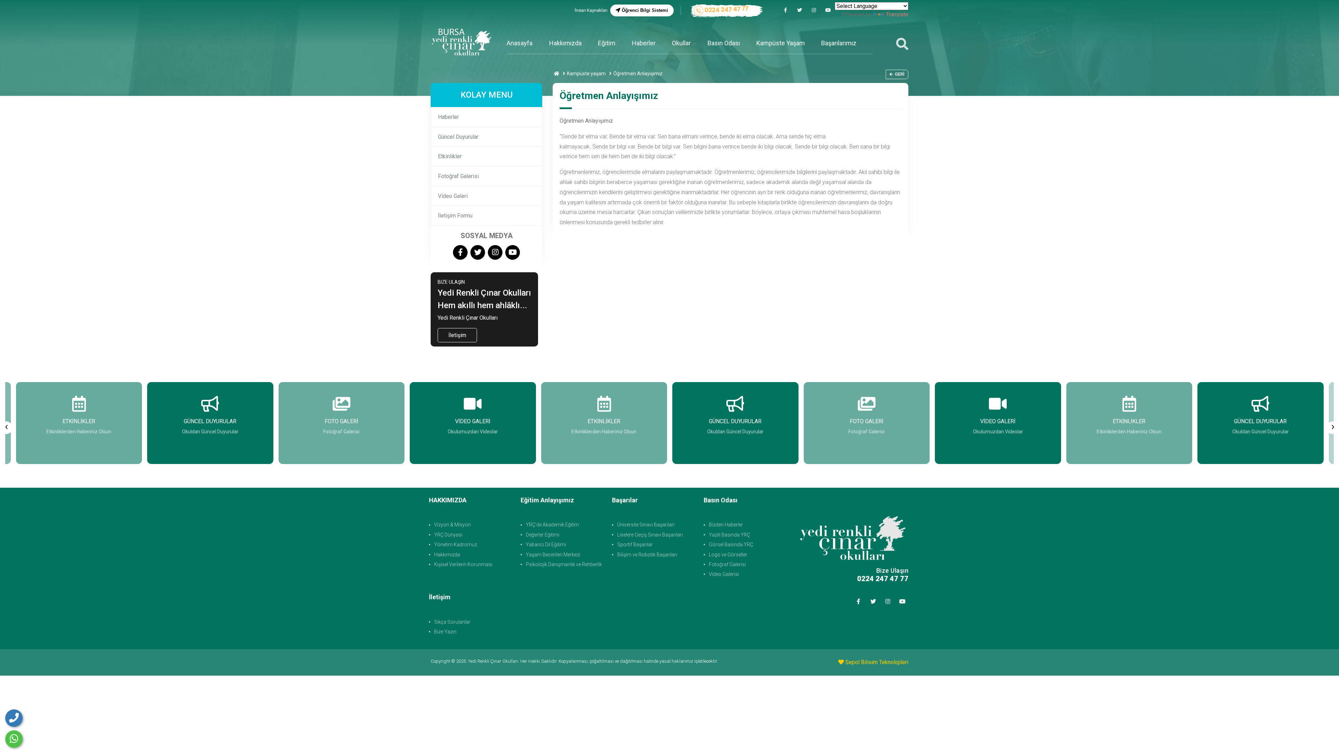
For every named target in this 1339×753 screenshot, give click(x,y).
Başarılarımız (838, 43)
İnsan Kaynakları (591, 10)
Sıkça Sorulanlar (452, 622)
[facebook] (785, 10)
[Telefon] (14, 718)
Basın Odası (724, 43)
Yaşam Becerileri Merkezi (553, 554)
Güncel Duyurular (458, 137)
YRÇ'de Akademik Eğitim (552, 524)
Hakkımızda (565, 43)
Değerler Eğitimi (542, 535)
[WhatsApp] (14, 739)
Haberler (644, 43)
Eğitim (606, 43)
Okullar (681, 43)
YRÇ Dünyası (448, 535)
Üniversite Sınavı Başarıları (645, 524)
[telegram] (799, 10)
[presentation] (6, 427)
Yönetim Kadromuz (455, 544)
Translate (897, 14)
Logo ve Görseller (728, 554)
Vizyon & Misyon (452, 524)
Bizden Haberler (726, 524)
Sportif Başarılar (635, 544)
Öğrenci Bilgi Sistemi (644, 10)
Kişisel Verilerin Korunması (463, 564)
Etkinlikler (450, 156)
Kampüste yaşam (586, 73)
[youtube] (828, 10)
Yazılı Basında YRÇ (729, 535)
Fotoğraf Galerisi (458, 176)
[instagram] (814, 10)
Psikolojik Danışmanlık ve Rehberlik (564, 564)
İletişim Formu (455, 215)
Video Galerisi (724, 574)
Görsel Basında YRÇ (731, 544)
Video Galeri (453, 196)
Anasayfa (519, 43)
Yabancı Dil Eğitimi (546, 544)
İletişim (457, 335)
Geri (900, 74)
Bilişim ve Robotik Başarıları (647, 554)
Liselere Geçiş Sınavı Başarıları (650, 535)
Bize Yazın (445, 631)
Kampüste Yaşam (780, 43)
